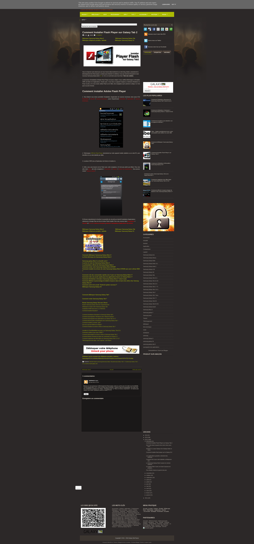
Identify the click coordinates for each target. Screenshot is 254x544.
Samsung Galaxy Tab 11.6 (150, 283)
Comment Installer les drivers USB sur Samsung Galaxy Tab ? (99, 326)
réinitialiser (146, 332)
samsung (99, 361)
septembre (149, 477)
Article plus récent (86, 369)
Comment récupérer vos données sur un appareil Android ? (162, 121)
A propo (150, 508)
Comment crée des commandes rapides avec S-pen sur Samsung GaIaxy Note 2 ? (107, 275)
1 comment (99, 35)
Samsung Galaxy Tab (107, 361)
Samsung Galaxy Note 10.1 (150, 263)
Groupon (157, 525)
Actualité (145, 240)
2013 (146, 437)
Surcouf (164, 526)
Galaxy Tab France (134, 538)
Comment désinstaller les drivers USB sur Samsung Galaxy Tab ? (100, 334)
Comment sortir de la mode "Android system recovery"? (99, 285)
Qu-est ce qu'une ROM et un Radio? (92, 324)
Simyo (152, 525)
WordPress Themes (112, 542)
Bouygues (151, 522)
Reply (86, 394)
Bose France (164, 525)
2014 (146, 435)
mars (147, 490)
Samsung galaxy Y (148, 312)
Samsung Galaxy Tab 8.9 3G (151, 304)
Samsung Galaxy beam (149, 307)
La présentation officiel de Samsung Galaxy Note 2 (97, 265)
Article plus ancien (136, 369)
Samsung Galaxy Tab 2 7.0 (119, 519)
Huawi (120, 358)
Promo (165, 14)
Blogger (166, 350)
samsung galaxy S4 (148, 341)
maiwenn (92, 380)
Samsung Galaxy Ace (149, 255)
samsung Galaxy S (148, 338)
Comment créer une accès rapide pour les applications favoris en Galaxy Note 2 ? (107, 277)
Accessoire (143, 14)
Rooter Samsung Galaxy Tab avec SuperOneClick (95, 304)
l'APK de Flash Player (96, 153)
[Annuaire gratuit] (148, 528)
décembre (149, 441)
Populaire (148, 52)
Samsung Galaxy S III (149, 269)
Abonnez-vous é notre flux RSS (156, 34)
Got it (174, 4)
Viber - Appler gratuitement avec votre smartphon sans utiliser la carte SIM (162, 132)
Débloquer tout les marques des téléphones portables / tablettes (100, 356)
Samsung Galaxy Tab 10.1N (150, 281)
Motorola (101, 358)
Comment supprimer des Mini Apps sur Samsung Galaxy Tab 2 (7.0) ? (101, 338)
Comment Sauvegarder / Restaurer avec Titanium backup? (98, 316)
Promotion (115, 524)
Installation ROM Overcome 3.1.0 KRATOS (93, 308)
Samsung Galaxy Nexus (149, 258)
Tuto (133, 14)
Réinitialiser (116, 511)
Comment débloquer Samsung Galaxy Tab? (95, 294)
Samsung (85, 358)
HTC (90, 358)
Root (105, 14)
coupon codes (148, 542)
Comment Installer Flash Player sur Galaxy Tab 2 (109, 32)
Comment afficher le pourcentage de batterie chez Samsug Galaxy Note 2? (162, 191)
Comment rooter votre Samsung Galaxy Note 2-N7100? (99, 267)
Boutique (155, 14)
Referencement (153, 521)
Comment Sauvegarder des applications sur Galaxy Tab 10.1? (99, 318)
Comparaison (147, 249)
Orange (161, 522)
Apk (90, 361)
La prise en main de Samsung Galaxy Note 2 (96, 263)
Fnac (156, 522)
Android (145, 243)
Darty (153, 526)
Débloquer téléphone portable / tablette (94, 40)
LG (93, 358)
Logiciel (145, 252)
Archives (167, 52)
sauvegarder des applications (151, 347)
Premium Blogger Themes (137, 542)
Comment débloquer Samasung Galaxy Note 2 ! (97, 255)
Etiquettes (157, 52)
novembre (149, 473)
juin (147, 484)
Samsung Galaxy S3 (132, 511)
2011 (146, 498)
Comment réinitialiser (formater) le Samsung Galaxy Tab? (97, 314)
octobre (148, 475)
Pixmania (159, 523)
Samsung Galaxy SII (148, 272)
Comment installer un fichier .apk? (91, 322)
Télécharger (115, 14)
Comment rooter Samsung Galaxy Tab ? (94, 298)
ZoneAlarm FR (147, 526)
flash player (94, 361)
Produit (85, 14)
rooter (144, 330)
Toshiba (131, 358)
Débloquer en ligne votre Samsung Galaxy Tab (95, 306)
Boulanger (158, 526)
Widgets (78, 488)
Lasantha (128, 542)
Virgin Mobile (152, 523)
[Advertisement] (158, 67)
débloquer (146, 324)
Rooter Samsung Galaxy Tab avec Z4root (94, 302)
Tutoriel (86, 363)
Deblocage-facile (162, 521)
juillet (148, 482)
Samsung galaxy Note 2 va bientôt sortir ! (95, 261)
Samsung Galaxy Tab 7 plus (150, 295)
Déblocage (96, 14)
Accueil (111, 369)
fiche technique (147, 327)
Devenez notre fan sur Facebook (157, 47)
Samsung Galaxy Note (149, 260)
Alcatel (106, 358)
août (147, 479)
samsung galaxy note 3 (149, 344)
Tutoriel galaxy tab (93, 363)
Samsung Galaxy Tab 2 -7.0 (119, 361)
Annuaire (145, 521)
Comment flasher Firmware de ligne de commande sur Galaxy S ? (100, 336)
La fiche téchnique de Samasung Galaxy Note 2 (96, 257)
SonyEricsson (113, 358)
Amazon (145, 522)
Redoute (166, 522)
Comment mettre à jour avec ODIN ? (92, 332)
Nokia (96, 358)
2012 (146, 439)
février (148, 493)
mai (147, 486)
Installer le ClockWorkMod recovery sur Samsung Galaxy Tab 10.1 (101, 330)
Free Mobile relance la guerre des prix (156, 470)
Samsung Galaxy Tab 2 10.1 (150, 289)
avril (147, 488)
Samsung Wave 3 (148, 309)
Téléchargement (147, 321)
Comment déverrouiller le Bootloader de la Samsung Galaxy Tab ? (100, 320)
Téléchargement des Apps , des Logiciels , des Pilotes (96, 340)
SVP (124, 358)
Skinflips (145, 523)
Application (146, 246)
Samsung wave (147, 315)
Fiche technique (123, 510)
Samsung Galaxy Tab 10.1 (150, 278)
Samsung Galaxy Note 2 (149, 266)
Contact (156, 508)
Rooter (135, 510)
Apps (126, 14)
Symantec (166, 523)
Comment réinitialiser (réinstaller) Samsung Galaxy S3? (160, 164)
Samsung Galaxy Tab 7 (149, 292)
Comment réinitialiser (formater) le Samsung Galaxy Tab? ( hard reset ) (161, 100)
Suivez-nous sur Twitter (154, 40)
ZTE (127, 358)
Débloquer (115, 510)
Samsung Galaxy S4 (133, 513)
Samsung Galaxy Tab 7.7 (150, 298)
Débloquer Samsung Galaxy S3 (124, 40)
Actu (84, 19)
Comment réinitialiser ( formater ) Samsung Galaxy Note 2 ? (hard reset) (104, 279)
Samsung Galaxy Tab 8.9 (150, 301)
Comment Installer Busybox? (90, 310)
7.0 (101, 76)
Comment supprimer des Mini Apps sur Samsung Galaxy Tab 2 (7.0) (161, 180)
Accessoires (146, 237)
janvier (148, 495)
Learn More (166, 4)
